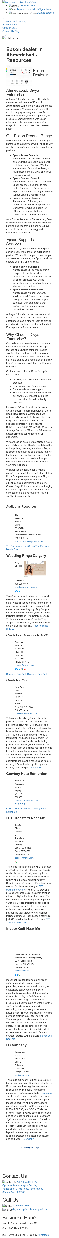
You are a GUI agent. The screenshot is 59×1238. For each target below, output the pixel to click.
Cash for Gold (18, 680)
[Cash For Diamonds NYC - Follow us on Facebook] (16, 669)
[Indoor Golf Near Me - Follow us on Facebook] (16, 974)
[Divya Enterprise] (19, 1)
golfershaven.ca (22, 970)
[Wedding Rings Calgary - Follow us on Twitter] (19, 591)
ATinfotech (43, 1234)
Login (5, 34)
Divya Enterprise (45, 12)
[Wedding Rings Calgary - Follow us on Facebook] (16, 591)
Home (5, 21)
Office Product (9, 27)
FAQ (22, 803)
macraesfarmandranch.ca (26, 800)
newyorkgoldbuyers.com (26, 713)
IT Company (16, 1045)
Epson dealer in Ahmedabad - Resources (24, 54)
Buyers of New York (16, 674)
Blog (17, 31)
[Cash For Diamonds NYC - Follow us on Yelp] (25, 669)
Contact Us (8, 31)
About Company (17, 21)
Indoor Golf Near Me (23, 928)
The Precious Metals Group (20, 546)
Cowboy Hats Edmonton (26, 773)
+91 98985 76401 (28, 5)
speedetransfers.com (24, 857)
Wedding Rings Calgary (26, 555)
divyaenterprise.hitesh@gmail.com (34, 9)
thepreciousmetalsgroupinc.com (29, 541)
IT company (46, 1092)
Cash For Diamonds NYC (27, 635)
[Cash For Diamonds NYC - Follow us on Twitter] (19, 669)
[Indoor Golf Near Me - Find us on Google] (19, 974)
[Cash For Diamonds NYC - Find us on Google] (22, 669)
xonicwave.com (22, 1074)
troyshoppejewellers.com (26, 587)
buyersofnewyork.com (24, 665)
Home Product (9, 24)
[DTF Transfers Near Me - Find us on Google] (16, 861)
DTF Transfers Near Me (25, 818)
